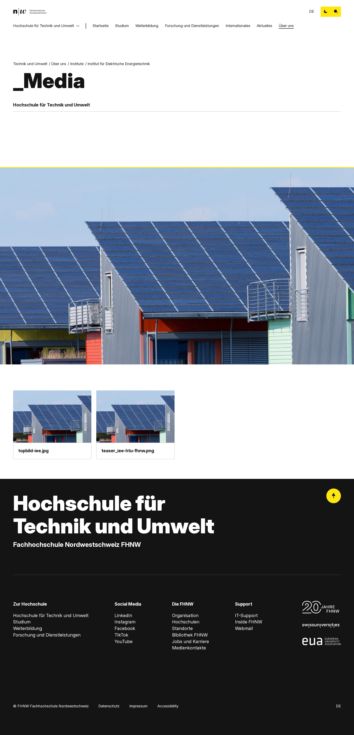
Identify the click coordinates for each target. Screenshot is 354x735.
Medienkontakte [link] (189, 647)
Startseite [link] (101, 26)
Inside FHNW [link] (248, 621)
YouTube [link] (124, 641)
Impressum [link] (138, 706)
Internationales (238, 26)
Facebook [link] (125, 628)
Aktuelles (264, 26)
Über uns (286, 26)
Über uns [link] (58, 64)
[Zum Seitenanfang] (333, 495)
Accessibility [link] (167, 706)
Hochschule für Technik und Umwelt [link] (50, 615)
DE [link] (311, 11)
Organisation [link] (185, 615)
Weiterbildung (146, 26)
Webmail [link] (244, 628)
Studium (122, 26)
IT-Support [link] (246, 615)
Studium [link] (22, 621)
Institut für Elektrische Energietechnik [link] (118, 64)
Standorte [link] (182, 628)
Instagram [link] (125, 621)
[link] (30, 12)
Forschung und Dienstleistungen (192, 26)
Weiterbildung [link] (27, 628)
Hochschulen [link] (185, 621)
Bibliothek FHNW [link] (190, 635)
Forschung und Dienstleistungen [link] (47, 635)
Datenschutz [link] (108, 706)
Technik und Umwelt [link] (30, 64)
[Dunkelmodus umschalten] (326, 12)
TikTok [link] (121, 635)
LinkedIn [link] (123, 615)
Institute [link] (77, 64)
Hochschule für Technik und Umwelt (43, 26)
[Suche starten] (336, 12)
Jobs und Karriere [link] (190, 641)
